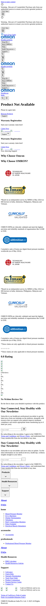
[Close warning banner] (3, 14)
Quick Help (9, 574)
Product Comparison (12, 580)
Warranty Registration (13, 576)
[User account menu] (2, 60)
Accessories (9, 535)
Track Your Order (11, 578)
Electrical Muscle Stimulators (15, 526)
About (4, 548)
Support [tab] (4, 116)
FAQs (3, 552)
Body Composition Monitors (15, 522)
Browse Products (7, 114)
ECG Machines (10, 516)
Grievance (9, 572)
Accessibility (9, 597)
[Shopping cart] (3, 57)
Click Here (5, 11)
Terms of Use (5, 595)
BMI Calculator (10, 561)
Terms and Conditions (8, 436)
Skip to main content (8, 2)
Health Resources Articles (14, 563)
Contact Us (9, 584)
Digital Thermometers (13, 518)
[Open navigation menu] (6, 98)
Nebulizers (9, 520)
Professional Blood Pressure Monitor (18, 543)
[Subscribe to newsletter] (24, 429)
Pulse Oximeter (10, 524)
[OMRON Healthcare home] (8, 593)
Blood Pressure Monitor (13, 514)
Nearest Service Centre (13, 582)
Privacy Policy (25, 436)
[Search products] (2, 54)
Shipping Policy (20, 597)
